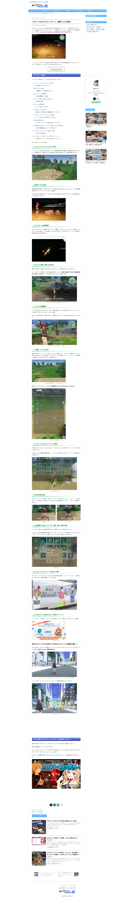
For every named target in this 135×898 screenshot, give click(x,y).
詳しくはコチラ (96, 102)
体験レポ (99, 27)
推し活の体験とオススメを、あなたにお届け (67, 887)
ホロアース (35, 810)
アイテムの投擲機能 (39, 104)
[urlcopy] (61, 805)
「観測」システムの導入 (40, 109)
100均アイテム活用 (100, 29)
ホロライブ (56, 10)
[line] (58, 805)
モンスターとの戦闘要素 (40, 93)
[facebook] (54, 805)
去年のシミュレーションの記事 (49, 752)
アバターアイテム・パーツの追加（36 (43, 131)
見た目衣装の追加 (38, 120)
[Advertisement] (56, 726)
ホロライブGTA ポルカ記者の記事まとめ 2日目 (61, 821)
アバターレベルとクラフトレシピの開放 (44, 115)
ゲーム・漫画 (78, 10)
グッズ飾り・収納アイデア (92, 31)
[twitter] (51, 805)
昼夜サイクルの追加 (39, 88)
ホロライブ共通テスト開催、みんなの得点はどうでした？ (62, 839)
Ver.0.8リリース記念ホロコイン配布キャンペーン (46, 136)
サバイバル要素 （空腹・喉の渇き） (43, 99)
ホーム (45, 10)
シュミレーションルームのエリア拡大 (43, 83)
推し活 (67, 10)
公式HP (41, 28)
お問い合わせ (72, 885)
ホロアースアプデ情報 (37, 812)
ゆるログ (90, 10)
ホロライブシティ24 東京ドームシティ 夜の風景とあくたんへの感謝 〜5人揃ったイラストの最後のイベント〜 (63, 854)
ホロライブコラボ (90, 27)
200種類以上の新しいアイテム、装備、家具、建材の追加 (48, 125)
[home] (97, 98)
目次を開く (59, 69)
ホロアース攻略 (90, 29)
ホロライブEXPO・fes (91, 24)
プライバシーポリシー (64, 885)
